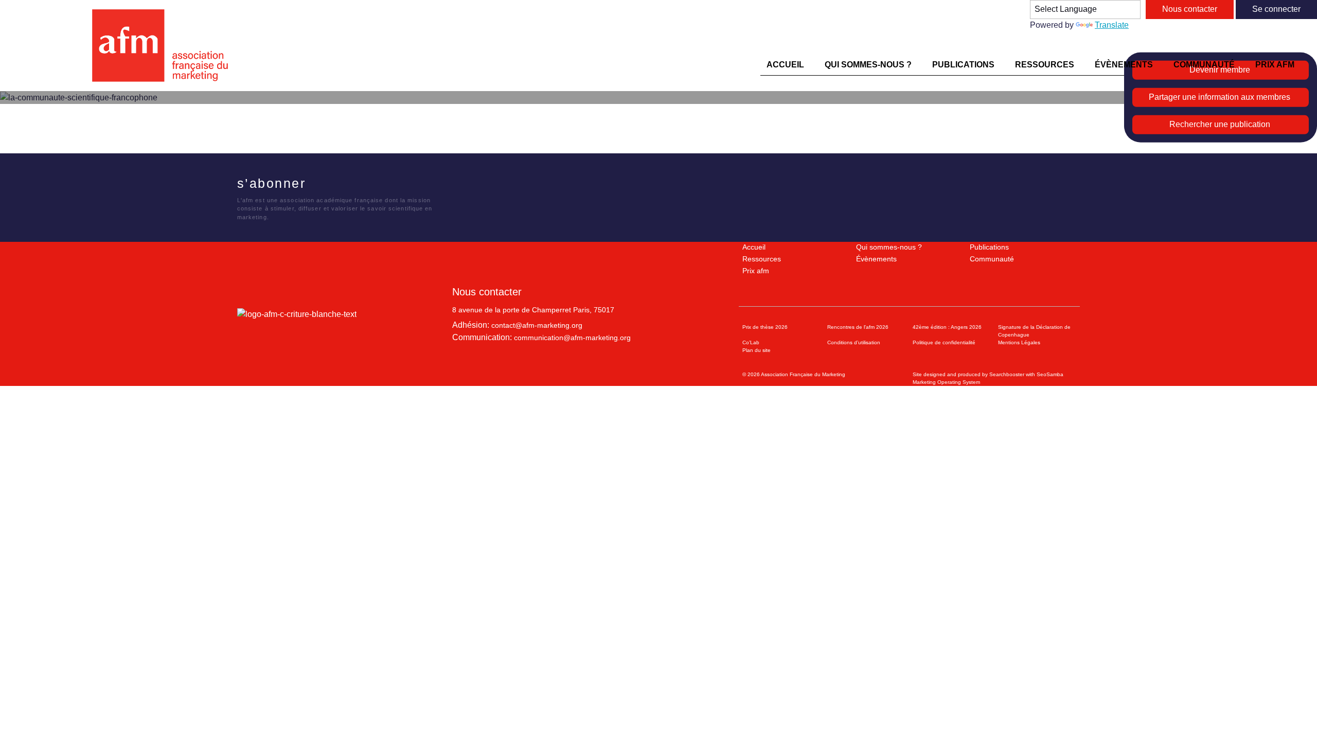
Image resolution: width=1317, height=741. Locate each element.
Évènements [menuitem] (1124, 64)
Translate (1112, 25)
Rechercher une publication (1219, 124)
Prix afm (755, 271)
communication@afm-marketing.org (572, 337)
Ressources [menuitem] (1044, 64)
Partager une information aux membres (1219, 97)
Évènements (876, 259)
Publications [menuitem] (963, 64)
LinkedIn (359, 185)
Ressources (761, 259)
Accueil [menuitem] (785, 64)
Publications (989, 247)
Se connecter (1276, 9)
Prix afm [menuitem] (1274, 64)
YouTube (379, 185)
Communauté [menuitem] (1204, 64)
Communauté (992, 259)
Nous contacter (1189, 9)
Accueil (754, 247)
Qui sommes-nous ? (889, 247)
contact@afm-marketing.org (536, 325)
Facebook (317, 185)
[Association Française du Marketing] (164, 45)
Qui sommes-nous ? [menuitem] (868, 64)
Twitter (338, 185)
